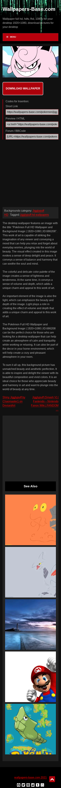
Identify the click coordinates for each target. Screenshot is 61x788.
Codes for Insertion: (17, 101)
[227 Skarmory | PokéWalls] (30, 572)
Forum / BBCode (16, 130)
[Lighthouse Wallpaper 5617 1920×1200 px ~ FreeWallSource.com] (30, 624)
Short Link (12, 106)
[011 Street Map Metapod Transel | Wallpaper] (30, 729)
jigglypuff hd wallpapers (34, 214)
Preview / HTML (15, 118)
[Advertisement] (30, 174)
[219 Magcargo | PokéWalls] (30, 520)
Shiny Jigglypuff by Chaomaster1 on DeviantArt (14, 401)
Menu (13, 37)
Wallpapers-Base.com (29, 9)
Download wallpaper (23, 88)
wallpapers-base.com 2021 (30, 777)
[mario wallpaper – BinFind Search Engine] (30, 676)
